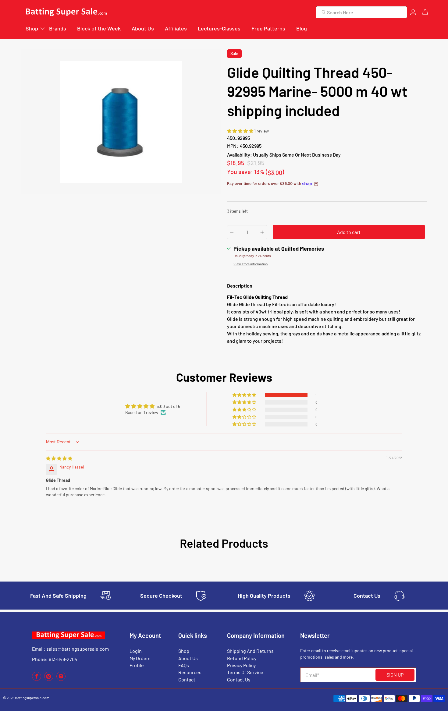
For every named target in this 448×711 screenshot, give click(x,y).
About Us (143, 28)
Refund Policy (241, 658)
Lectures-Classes (219, 28)
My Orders (140, 658)
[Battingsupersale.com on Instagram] (61, 679)
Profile (137, 665)
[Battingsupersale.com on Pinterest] (48, 679)
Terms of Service (245, 672)
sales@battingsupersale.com (77, 649)
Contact (186, 679)
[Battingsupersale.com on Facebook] (36, 679)
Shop (32, 28)
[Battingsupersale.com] (66, 12)
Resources (189, 672)
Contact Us (239, 679)
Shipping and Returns (250, 651)
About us (188, 658)
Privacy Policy (241, 665)
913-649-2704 (63, 659)
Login (136, 651)
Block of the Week (99, 28)
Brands (57, 28)
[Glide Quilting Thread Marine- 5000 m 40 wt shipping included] (121, 122)
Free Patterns (268, 28)
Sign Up (395, 674)
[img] (59, 458)
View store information (250, 264)
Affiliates (176, 28)
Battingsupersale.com (32, 697)
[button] (240, 130)
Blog (301, 28)
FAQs (183, 665)
